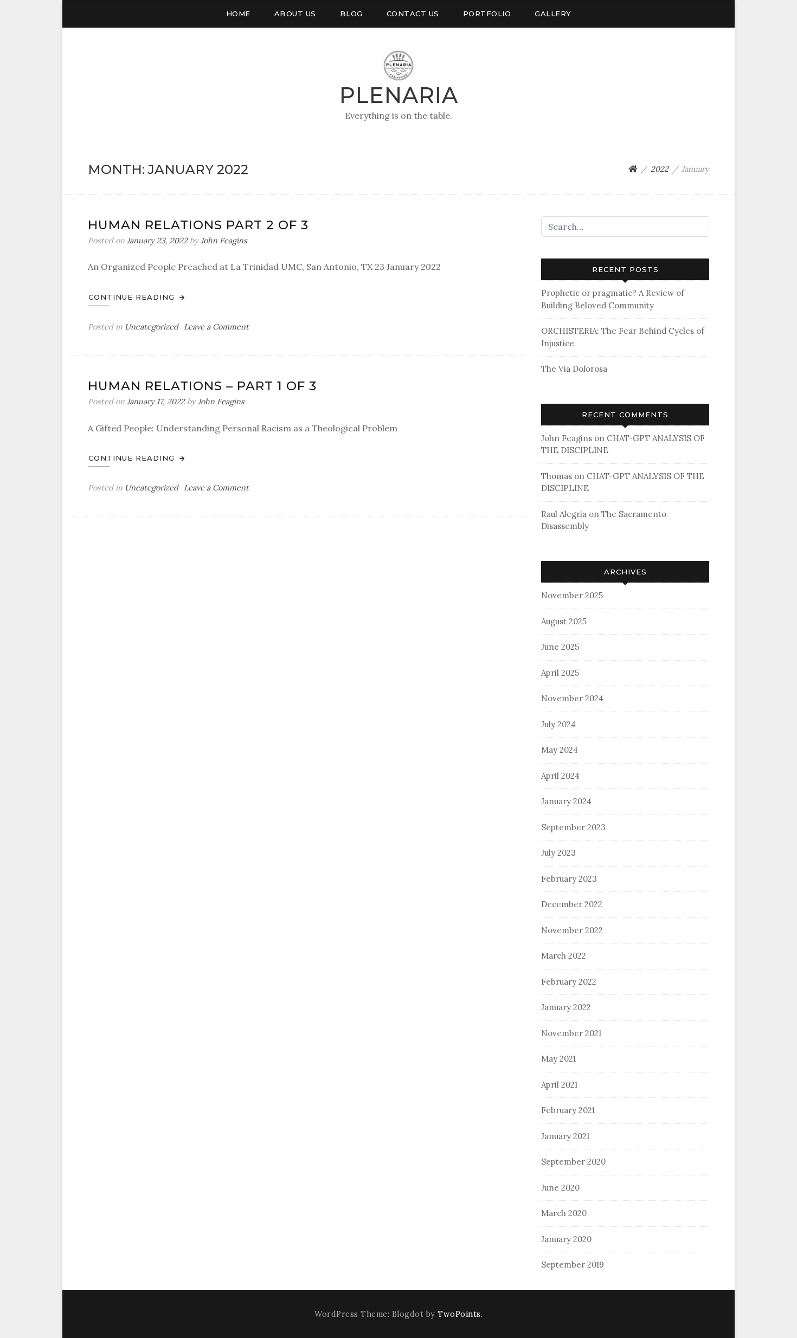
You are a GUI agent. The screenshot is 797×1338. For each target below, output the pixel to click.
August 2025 (564, 621)
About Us (295, 13)
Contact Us (413, 13)
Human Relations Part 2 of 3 (198, 224)
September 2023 (573, 827)
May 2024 (559, 750)
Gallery (553, 13)
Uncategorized (151, 327)
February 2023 (569, 879)
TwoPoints (459, 1314)
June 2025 (560, 647)
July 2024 (558, 724)
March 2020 (564, 1213)
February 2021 (568, 1110)
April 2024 (560, 776)
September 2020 (573, 1161)
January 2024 (566, 801)
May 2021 (558, 1058)
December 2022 (571, 904)
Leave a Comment (216, 327)
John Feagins (224, 240)
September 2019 (572, 1264)
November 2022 (572, 930)
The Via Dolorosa (574, 369)
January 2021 (565, 1136)
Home (238, 13)
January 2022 (566, 1007)
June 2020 (560, 1187)
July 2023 (558, 853)
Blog (351, 13)
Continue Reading (132, 297)
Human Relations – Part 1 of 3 (202, 385)
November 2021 (571, 1033)
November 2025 (572, 595)
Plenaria (398, 95)
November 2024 (572, 698)
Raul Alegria (564, 514)
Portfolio (487, 13)
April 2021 (559, 1085)
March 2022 (563, 956)
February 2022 (568, 982)
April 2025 (560, 673)
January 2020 (566, 1239)
